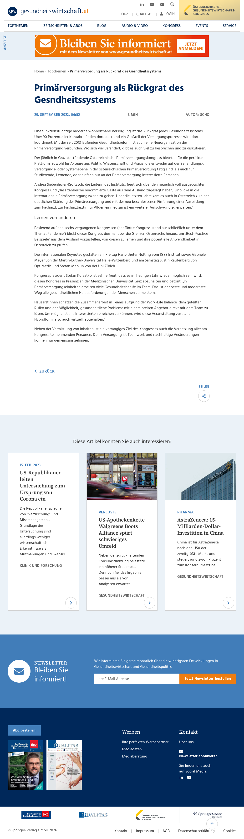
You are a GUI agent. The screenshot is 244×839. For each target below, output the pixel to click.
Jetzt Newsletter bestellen (208, 679)
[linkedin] (181, 777)
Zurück (47, 371)
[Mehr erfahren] (36, 815)
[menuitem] (124, 14)
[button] (18, 25)
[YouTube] (189, 777)
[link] (48, 11)
